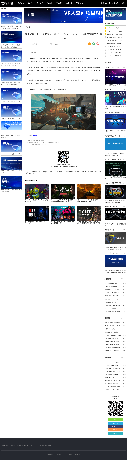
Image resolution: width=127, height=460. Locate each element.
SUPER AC (61, 44)
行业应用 (49, 3)
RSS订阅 (115, 433)
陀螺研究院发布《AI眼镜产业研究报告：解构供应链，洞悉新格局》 (113, 322)
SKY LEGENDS (76, 44)
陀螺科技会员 (80, 3)
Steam (35, 135)
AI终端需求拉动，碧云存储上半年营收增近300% (115, 55)
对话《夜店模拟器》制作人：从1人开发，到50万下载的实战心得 (113, 302)
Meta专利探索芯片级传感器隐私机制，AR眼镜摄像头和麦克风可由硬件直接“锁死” (115, 43)
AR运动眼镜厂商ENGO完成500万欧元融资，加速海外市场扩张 (113, 365)
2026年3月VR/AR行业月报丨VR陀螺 (113, 344)
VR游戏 (55, 44)
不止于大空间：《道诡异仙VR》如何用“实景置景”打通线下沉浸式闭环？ (113, 308)
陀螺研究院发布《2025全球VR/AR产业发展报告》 (113, 347)
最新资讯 (21, 3)
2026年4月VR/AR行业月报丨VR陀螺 (113, 341)
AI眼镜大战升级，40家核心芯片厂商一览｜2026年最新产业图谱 (113, 332)
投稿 (115, 419)
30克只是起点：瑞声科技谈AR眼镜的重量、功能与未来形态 (113, 296)
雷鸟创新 (42, 445)
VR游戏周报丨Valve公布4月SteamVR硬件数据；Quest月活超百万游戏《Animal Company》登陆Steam (113, 335)
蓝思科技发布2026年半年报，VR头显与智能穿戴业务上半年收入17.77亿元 (115, 49)
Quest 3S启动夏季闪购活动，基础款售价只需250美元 (83, 172)
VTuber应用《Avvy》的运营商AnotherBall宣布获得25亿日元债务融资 (113, 380)
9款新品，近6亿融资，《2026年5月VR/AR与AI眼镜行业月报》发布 (113, 329)
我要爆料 (115, 429)
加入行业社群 (115, 426)
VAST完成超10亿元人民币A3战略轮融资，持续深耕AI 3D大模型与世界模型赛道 (113, 368)
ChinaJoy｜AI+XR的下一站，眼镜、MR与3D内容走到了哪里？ (113, 283)
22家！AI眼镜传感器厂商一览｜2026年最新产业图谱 (113, 338)
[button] (61, 21)
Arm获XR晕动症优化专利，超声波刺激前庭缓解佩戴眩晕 (115, 52)
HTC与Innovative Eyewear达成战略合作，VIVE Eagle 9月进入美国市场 (115, 31)
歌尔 (28, 445)
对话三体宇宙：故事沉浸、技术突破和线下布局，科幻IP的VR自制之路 (113, 311)
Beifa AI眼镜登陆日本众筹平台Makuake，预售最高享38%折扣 (115, 40)
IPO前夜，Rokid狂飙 (109, 377)
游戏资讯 (40, 3)
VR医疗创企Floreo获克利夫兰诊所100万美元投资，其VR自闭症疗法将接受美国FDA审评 (113, 390)
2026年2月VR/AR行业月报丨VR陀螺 (113, 350)
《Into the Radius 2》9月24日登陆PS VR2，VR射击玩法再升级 (115, 46)
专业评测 (30, 3)
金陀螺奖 (69, 3)
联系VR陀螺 (115, 423)
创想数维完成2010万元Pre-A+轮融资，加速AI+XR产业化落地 (113, 374)
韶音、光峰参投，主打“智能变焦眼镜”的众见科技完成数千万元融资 (113, 383)
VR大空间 (59, 3)
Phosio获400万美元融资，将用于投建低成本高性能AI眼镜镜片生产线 (113, 386)
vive (34, 445)
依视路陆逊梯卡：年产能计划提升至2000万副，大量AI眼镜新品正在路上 (113, 299)
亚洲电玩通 (48, 445)
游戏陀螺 (24, 445)
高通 (31, 445)
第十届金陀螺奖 (4, 445)
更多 (124, 67)
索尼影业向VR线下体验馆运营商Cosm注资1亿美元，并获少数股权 (113, 371)
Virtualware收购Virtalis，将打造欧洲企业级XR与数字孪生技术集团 (113, 362)
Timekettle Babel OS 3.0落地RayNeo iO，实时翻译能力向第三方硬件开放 (115, 34)
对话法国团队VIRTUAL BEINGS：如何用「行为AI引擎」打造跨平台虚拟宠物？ (113, 305)
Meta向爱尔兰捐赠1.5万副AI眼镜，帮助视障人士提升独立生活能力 (115, 37)
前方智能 (19, 445)
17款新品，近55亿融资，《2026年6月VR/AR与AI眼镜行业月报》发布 (113, 326)
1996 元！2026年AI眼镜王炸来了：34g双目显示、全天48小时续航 (115, 28)
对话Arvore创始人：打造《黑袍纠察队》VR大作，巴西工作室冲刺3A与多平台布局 (113, 289)
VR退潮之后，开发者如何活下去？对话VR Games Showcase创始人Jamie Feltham (113, 286)
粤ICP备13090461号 (74, 454)
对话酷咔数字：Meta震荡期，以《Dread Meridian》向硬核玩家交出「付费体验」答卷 (113, 292)
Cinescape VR (68, 44)
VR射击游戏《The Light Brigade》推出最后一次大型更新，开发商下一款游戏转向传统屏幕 (89, 223)
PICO (38, 445)
